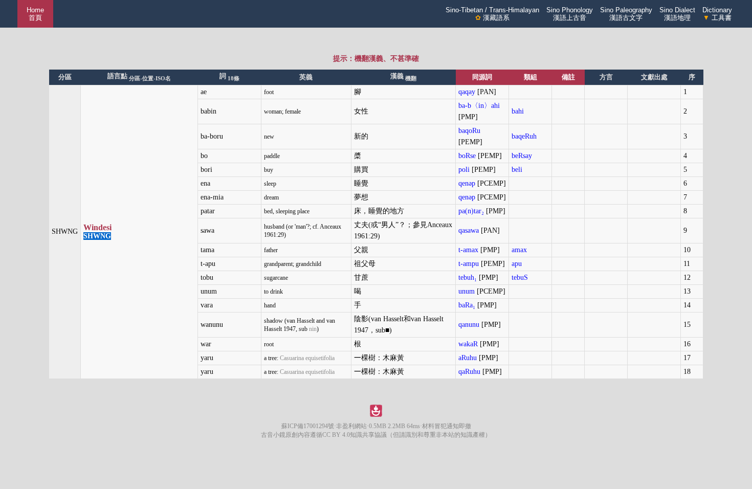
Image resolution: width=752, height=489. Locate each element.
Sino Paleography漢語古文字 (626, 13)
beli (517, 169)
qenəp (466, 183)
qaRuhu (469, 371)
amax (519, 250)
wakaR (468, 344)
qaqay (466, 92)
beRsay (522, 156)
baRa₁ (466, 305)
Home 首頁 (35, 13)
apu (517, 264)
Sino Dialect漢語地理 (677, 13)
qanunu (468, 324)
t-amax (468, 250)
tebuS (520, 277)
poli (464, 169)
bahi (518, 111)
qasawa (468, 230)
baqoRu (469, 131)
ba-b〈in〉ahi (479, 105)
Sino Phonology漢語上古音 (569, 13)
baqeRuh (524, 136)
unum (466, 291)
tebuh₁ (467, 277)
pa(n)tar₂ (471, 211)
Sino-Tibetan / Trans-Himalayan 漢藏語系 (492, 13)
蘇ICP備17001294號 (307, 426)
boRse (467, 156)
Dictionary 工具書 (717, 13)
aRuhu (467, 358)
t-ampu (468, 264)
